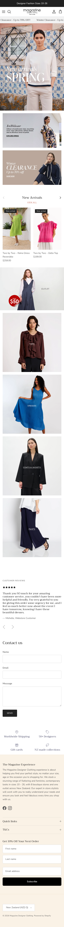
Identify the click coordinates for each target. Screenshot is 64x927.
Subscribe (32, 881)
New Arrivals (32, 198)
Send (10, 713)
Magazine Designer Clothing (21, 915)
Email (5, 667)
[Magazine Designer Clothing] (32, 12)
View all (32, 202)
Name (6, 652)
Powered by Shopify (42, 915)
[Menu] (3, 11)
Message (7, 683)
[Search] (10, 11)
